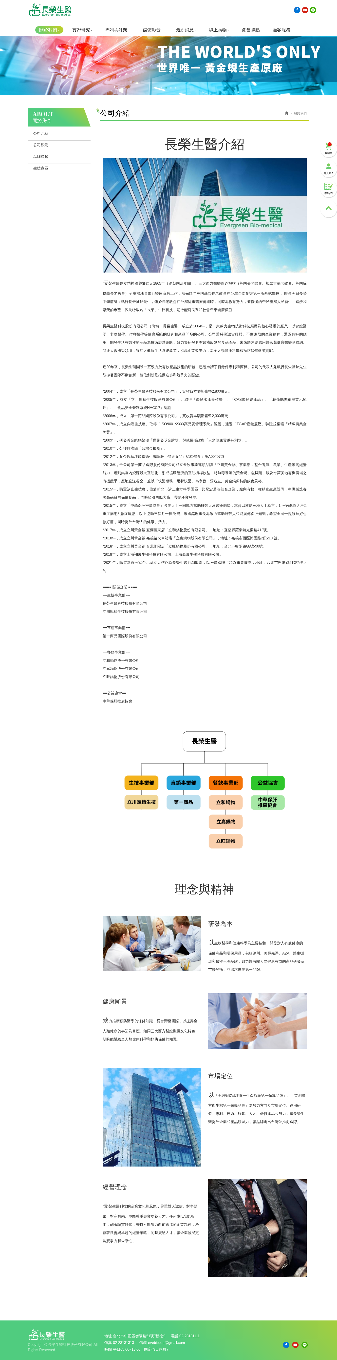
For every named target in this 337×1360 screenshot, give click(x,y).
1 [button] (161, 87)
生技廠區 (40, 168)
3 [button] (170, 87)
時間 (108, 1349)
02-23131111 (189, 1336)
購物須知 (329, 193)
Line (313, 10)
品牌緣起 (40, 156)
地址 (108, 1336)
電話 (174, 1336)
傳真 (108, 1342)
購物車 (328, 148)
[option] (168, 57)
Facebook (297, 10)
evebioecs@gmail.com (166, 1342)
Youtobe (305, 10)
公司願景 (40, 145)
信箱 (143, 1342)
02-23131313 (123, 1342)
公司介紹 (40, 133)
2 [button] (166, 87)
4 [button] (175, 87)
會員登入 (329, 173)
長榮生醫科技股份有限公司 (50, 9)
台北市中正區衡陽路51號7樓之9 (139, 1336)
